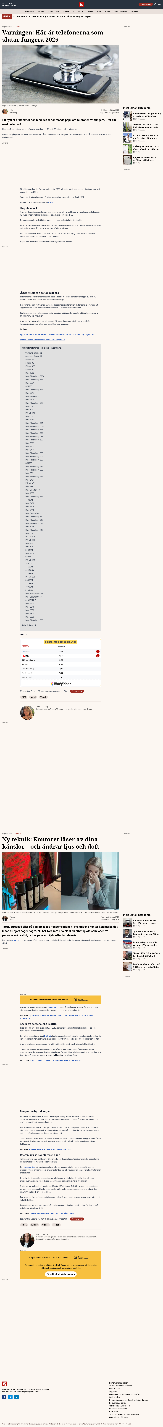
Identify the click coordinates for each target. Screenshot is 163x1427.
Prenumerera (145, 4)
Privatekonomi (68, 11)
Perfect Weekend (120, 11)
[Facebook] (4, 1397)
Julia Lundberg (42, 707)
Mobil (33, 697)
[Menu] (159, 4)
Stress (45, 1225)
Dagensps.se (7, 27)
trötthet (47, 1036)
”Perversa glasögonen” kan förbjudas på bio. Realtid (53, 1213)
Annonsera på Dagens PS (119, 1406)
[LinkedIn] (16, 1397)
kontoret (15, 940)
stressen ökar (30, 1167)
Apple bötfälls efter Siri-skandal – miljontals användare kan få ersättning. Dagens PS (57, 334)
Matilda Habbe (42, 1234)
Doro (50, 202)
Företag (90, 11)
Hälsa (107, 11)
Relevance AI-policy (117, 1403)
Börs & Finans (53, 11)
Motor (99, 11)
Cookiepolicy (114, 1397)
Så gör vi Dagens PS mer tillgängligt (124, 1414)
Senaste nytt (29, 11)
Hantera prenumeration (118, 1383)
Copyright (113, 1391)
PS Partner (113, 1411)
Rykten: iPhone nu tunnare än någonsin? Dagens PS (42, 340)
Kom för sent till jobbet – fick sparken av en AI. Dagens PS (55, 1060)
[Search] (155, 4)
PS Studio (134, 11)
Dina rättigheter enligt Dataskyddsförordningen (128, 1400)
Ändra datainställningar (118, 1417)
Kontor (34, 1225)
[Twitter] (10, 1397)
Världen (41, 11)
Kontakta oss (114, 1388)
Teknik (80, 11)
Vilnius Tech (52, 1007)
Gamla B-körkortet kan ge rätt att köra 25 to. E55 (50, 1149)
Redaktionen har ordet (118, 1409)
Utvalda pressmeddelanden (120, 1386)
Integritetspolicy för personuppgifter (124, 1394)
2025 (24, 697)
